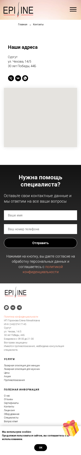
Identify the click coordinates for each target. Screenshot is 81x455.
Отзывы (8, 399)
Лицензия (9, 410)
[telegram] (19, 307)
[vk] (18, 78)
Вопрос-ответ (11, 421)
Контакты (9, 406)
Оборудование (11, 414)
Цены (7, 372)
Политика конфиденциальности (21, 316)
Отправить (40, 243)
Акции (7, 376)
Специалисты (11, 417)
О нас (7, 395)
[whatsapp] (25, 78)
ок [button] (40, 447)
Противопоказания (14, 380)
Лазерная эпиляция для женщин (22, 365)
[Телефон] (11, 78)
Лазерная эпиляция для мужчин (22, 369)
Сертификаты (11, 403)
